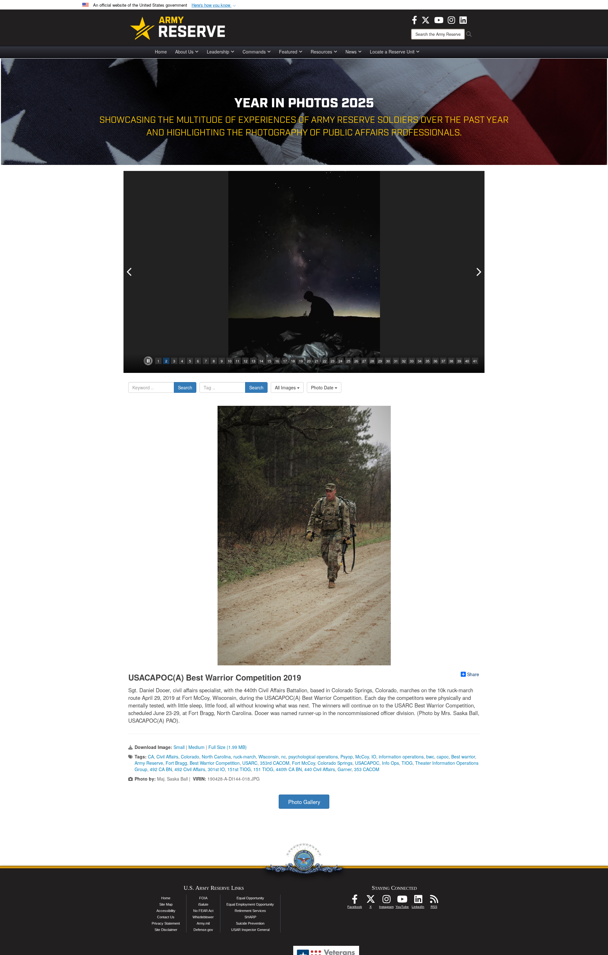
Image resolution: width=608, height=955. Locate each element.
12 (245, 360)
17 (285, 360)
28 (372, 360)
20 (309, 360)
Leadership (218, 51)
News (351, 51)
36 (435, 360)
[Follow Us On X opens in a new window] (370, 900)
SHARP (250, 917)
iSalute (203, 904)
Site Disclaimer (166, 930)
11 (237, 360)
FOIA (203, 898)
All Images (286, 387)
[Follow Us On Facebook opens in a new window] (355, 900)
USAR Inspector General (250, 930)
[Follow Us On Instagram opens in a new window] (386, 900)
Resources (321, 51)
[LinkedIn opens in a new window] (463, 19)
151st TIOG (239, 769)
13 (253, 360)
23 (332, 360)
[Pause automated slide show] (148, 360)
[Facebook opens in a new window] (414, 19)
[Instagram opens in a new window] (451, 19)
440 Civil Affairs (319, 769)
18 (293, 360)
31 (396, 360)
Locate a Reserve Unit (392, 51)
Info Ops (390, 763)
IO (373, 756)
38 (451, 360)
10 (229, 360)
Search (185, 387)
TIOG (407, 763)
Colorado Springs (335, 763)
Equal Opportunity (250, 898)
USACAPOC (367, 763)
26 (356, 360)
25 (348, 360)
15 (269, 360)
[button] (214, 5)
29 (380, 360)
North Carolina (216, 756)
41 (475, 360)
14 (261, 360)
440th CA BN (289, 769)
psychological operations (313, 756)
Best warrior (463, 756)
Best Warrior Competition (215, 763)
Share (473, 674)
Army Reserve (149, 763)
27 (364, 360)
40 (467, 360)
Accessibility (165, 911)
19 (301, 360)
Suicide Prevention (250, 923)
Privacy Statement (166, 923)
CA (151, 756)
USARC (249, 763)
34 (419, 360)
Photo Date (323, 387)
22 (324, 360)
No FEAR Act (203, 911)
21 (317, 360)
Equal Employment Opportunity (250, 904)
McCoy (362, 756)
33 (412, 360)
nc (283, 756)
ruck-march (244, 756)
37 (443, 360)
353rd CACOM (274, 763)
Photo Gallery (304, 802)
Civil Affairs (167, 756)
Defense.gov (203, 930)
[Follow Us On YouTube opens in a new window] (402, 900)
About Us (184, 51)
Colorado (190, 756)
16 (277, 360)
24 (340, 360)
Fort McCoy (303, 763)
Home (161, 51)
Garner (345, 769)
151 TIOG (263, 769)
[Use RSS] (434, 900)
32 (404, 360)
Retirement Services (250, 911)
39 (459, 360)
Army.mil (203, 923)
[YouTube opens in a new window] (438, 19)
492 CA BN (161, 769)
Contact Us (165, 917)
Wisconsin (268, 756)
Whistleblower (203, 917)
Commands (254, 51)
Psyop (346, 756)
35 (427, 360)
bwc (430, 756)
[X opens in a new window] (425, 19)
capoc (443, 756)
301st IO (216, 769)
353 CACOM (366, 769)
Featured (288, 51)
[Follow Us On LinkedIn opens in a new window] (418, 900)
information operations (401, 756)
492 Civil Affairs (189, 769)
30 (388, 360)
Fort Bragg (176, 763)
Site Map (166, 904)
